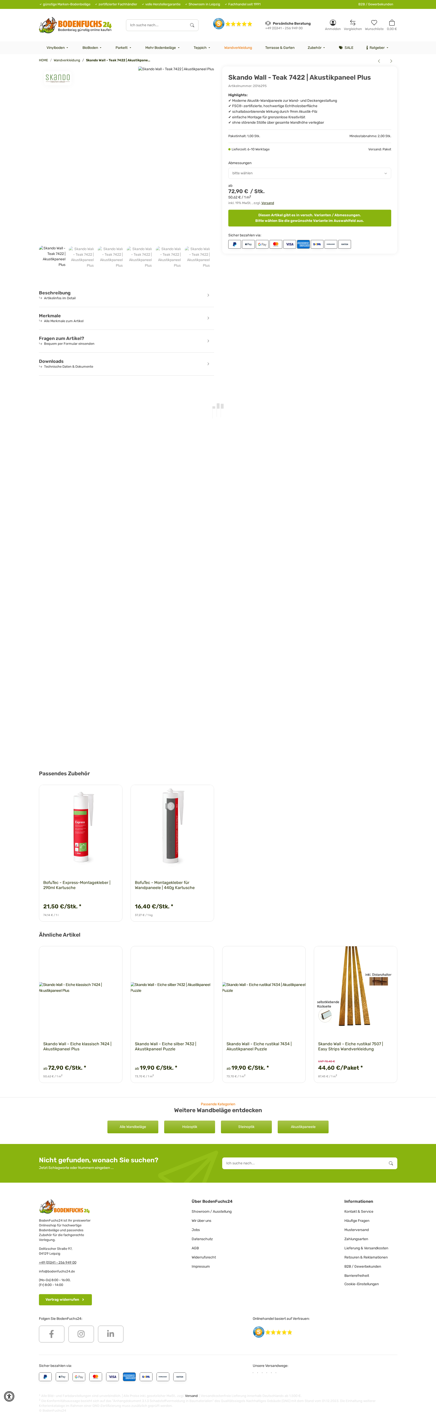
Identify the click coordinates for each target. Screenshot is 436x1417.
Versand (267, 203)
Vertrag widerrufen (62, 1299)
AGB (195, 1248)
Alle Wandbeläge (133, 1127)
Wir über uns (201, 1221)
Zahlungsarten (356, 1239)
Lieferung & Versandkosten (366, 1248)
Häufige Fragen (356, 1221)
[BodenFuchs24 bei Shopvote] (233, 23)
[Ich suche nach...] (192, 25)
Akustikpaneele (303, 1127)
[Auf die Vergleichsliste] (100, 793)
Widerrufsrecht (204, 1257)
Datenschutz (202, 1239)
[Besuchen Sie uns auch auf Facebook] (51, 1334)
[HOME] (75, 25)
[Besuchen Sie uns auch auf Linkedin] (110, 1334)
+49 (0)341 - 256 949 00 (57, 1262)
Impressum (201, 1266)
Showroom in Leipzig (204, 4)
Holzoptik (189, 1127)
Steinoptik (246, 1127)
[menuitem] (58, 47)
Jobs (196, 1230)
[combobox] (309, 173)
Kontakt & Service (358, 1211)
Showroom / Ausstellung (212, 1211)
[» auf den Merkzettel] (113, 793)
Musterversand (356, 1230)
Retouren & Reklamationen (366, 1257)
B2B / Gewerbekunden (375, 4)
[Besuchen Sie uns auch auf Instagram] (81, 1334)
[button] (333, 25)
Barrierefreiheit (356, 1275)
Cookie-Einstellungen (361, 1284)
